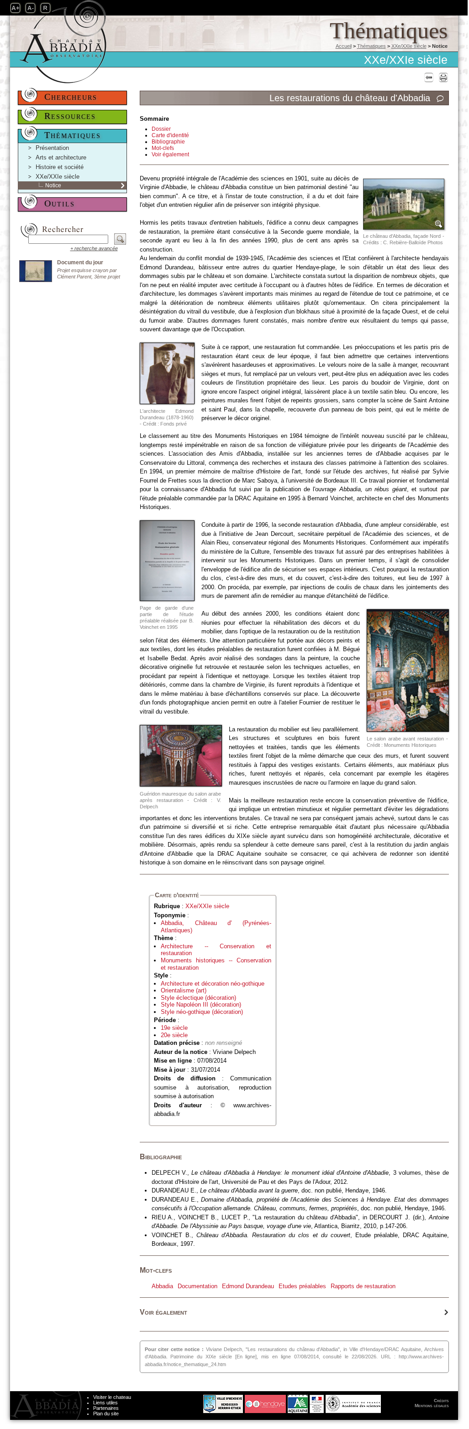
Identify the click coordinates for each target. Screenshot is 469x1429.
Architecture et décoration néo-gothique (212, 983)
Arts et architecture (61, 157)
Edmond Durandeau (248, 1286)
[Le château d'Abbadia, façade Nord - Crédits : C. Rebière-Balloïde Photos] (403, 204)
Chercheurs (70, 97)
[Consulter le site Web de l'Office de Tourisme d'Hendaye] (265, 1401)
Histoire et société (60, 167)
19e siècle (174, 1027)
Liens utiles (105, 1402)
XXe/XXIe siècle (409, 46)
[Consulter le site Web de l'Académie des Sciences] (353, 1401)
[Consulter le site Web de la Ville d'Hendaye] (189, 1401)
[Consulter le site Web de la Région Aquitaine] (298, 1401)
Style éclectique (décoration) (198, 997)
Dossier (161, 129)
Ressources (70, 116)
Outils (59, 203)
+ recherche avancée (94, 248)
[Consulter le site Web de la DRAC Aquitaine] (317, 1401)
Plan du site (106, 1413)
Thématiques (371, 46)
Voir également (170, 154)
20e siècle (174, 1035)
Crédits (441, 1400)
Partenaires (106, 1408)
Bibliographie (168, 142)
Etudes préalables (302, 1286)
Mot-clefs (163, 148)
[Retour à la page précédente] (427, 77)
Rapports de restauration (363, 1286)
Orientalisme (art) (183, 990)
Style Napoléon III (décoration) (201, 1004)
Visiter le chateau (112, 1397)
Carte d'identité (170, 135)
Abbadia (162, 1286)
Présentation (52, 147)
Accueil (344, 46)
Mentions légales (432, 1405)
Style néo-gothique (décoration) (202, 1011)
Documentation (197, 1286)
